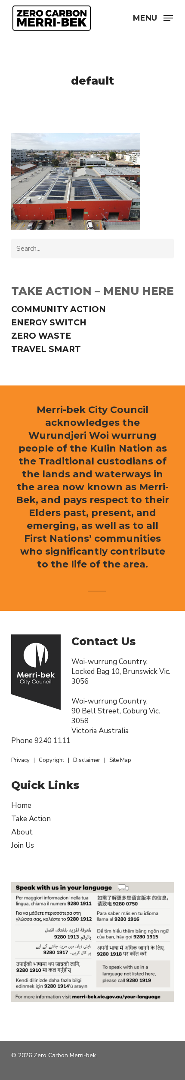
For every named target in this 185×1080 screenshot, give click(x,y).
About (22, 832)
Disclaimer (86, 760)
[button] (153, 17)
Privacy (20, 760)
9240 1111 (52, 741)
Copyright (51, 760)
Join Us (22, 845)
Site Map (120, 760)
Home (21, 805)
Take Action (31, 819)
